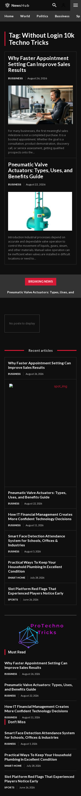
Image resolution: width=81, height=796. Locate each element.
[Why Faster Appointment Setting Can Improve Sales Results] (40, 105)
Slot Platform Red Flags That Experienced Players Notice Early (35, 590)
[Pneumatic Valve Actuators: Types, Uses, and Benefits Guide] (40, 211)
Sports (13, 599)
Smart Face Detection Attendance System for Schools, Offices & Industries (36, 540)
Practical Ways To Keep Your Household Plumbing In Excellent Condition (35, 566)
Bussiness (15, 78)
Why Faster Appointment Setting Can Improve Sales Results (39, 64)
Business (14, 184)
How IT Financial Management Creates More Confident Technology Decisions (40, 516)
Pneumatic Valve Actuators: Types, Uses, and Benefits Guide (40, 170)
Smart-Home (16, 577)
